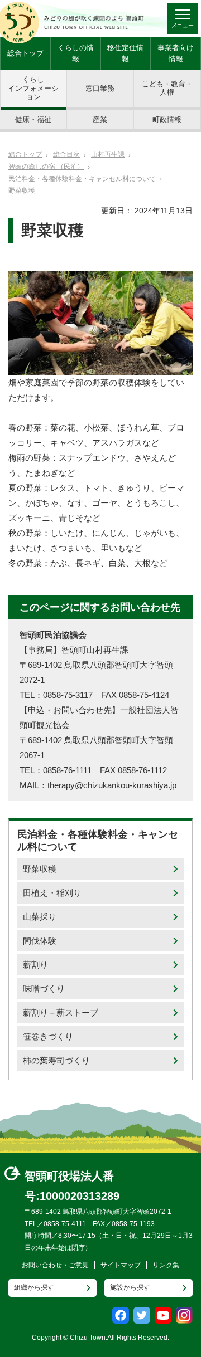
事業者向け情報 (175, 53)
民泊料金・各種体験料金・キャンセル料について (82, 179)
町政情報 (166, 119)
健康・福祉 (33, 119)
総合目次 (66, 154)
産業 (100, 119)
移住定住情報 (125, 53)
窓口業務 (99, 88)
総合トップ (25, 53)
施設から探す (130, 1287)
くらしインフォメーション (33, 88)
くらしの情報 (76, 53)
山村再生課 (108, 154)
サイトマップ (120, 1265)
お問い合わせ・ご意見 (55, 1265)
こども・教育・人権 (167, 88)
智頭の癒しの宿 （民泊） (46, 166)
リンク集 (165, 1265)
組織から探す (34, 1287)
